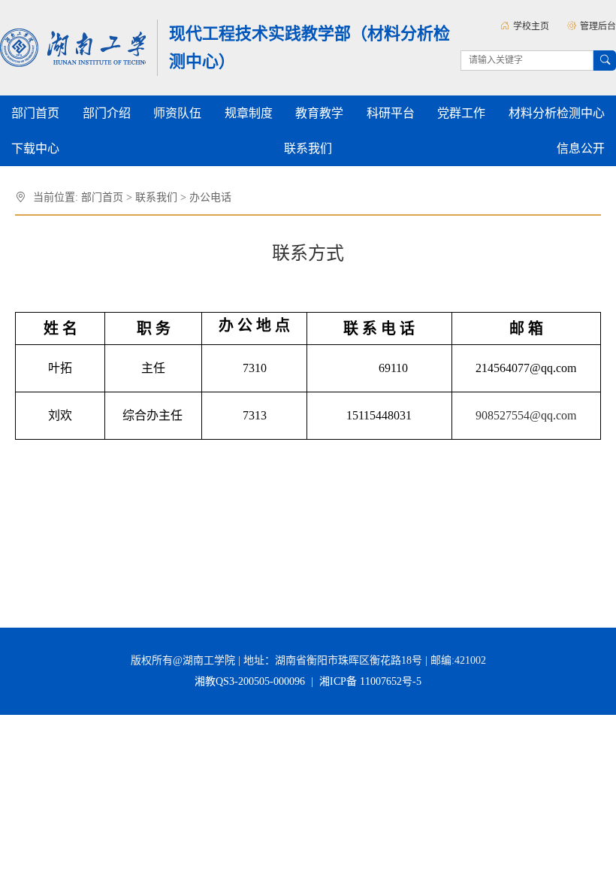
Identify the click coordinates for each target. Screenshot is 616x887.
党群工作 (461, 113)
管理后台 (598, 26)
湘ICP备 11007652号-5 (368, 681)
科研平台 (391, 113)
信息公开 (581, 148)
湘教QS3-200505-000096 (251, 681)
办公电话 (210, 197)
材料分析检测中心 (557, 113)
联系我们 (308, 148)
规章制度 (249, 113)
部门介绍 (107, 113)
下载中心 (35, 148)
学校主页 (531, 26)
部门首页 (35, 113)
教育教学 (319, 113)
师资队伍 (177, 113)
